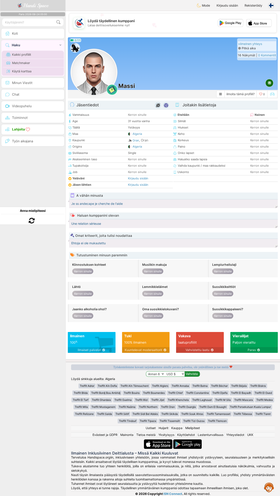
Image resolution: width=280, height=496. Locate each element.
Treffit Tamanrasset (218, 414)
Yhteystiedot (235, 435)
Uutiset (151, 428)
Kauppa (176, 428)
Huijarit (163, 428)
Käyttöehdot (186, 435)
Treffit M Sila (223, 399)
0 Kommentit (267, 55)
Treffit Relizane (84, 414)
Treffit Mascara (243, 399)
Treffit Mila (81, 407)
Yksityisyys (166, 435)
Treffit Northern (148, 407)
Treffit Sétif (122, 414)
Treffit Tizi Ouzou (194, 421)
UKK (250, 435)
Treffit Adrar (87, 385)
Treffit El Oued (263, 392)
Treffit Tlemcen (217, 421)
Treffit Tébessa (243, 414)
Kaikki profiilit (21, 54)
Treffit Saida (104, 414)
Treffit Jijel (157, 399)
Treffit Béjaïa (239, 385)
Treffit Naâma (127, 407)
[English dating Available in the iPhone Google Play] (187, 441)
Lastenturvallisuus (210, 435)
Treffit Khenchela (178, 399)
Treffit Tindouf (127, 421)
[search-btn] (58, 22)
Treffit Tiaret (263, 414)
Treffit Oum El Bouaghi (212, 407)
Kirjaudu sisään (227, 5)
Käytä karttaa (22, 71)
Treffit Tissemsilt (170, 421)
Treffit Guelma (123, 399)
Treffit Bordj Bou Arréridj (105, 392)
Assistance (269, 487)
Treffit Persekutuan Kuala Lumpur (250, 407)
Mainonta (126, 435)
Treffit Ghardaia (101, 399)
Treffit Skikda (169, 414)
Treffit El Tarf (80, 399)
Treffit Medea (264, 399)
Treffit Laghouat (202, 399)
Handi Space (35, 5)
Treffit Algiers (160, 385)
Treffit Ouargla (187, 407)
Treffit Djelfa (220, 392)
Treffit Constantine (197, 392)
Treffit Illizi (141, 399)
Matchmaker (21, 63)
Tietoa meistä (146, 435)
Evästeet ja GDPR (105, 435)
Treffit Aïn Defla (107, 385)
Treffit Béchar (219, 385)
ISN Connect (172, 494)
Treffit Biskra (258, 385)
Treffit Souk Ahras (192, 414)
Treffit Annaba (180, 385)
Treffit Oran (168, 407)
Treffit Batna (200, 385)
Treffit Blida (81, 392)
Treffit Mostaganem (103, 407)
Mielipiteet (192, 428)
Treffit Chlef (175, 392)
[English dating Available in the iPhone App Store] (158, 441)
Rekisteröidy (253, 5)
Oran (136, 140)
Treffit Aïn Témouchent (135, 385)
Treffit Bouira (132, 392)
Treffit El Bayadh (241, 392)
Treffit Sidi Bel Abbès (145, 414)
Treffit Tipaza (148, 421)
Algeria (137, 134)
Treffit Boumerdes (154, 392)
